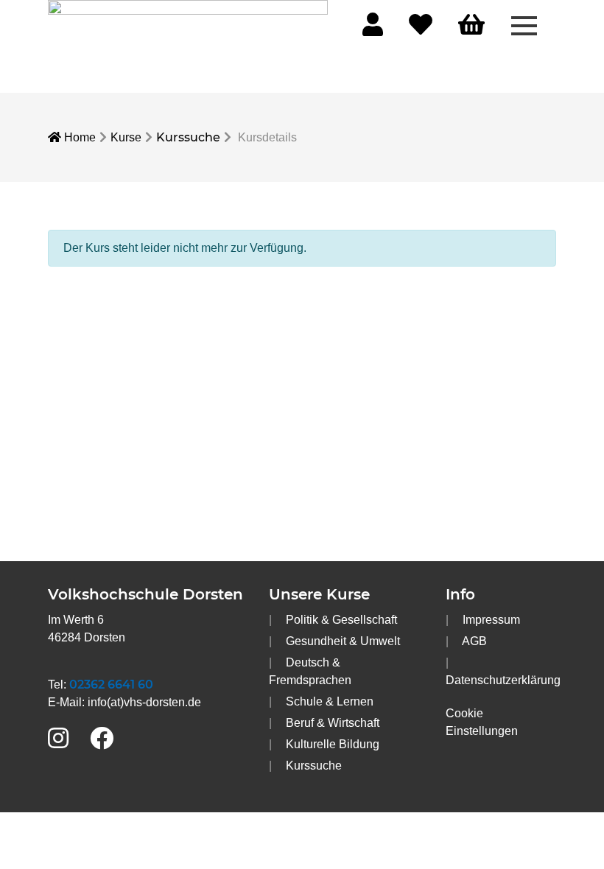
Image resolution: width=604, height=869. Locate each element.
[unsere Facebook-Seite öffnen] (101, 739)
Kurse (125, 137)
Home (78, 137)
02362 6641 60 (111, 685)
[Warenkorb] (471, 25)
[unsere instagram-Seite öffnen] (58, 739)
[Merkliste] (420, 29)
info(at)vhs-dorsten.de (144, 702)
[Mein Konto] (372, 29)
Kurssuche (188, 137)
